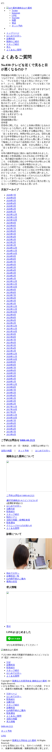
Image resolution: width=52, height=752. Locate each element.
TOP (8, 662)
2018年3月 (11, 401)
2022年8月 (11, 317)
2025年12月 (11, 214)
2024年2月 (11, 276)
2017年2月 (11, 412)
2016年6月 (11, 423)
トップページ (12, 33)
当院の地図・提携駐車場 (18, 520)
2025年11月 (11, 217)
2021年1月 (11, 351)
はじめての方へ (13, 36)
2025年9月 (11, 223)
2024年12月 (11, 248)
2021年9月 (11, 334)
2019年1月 (11, 398)
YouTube (15, 18)
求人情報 (10, 721)
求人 (8, 47)
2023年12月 (11, 281)
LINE (14, 15)
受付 (8, 626)
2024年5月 (11, 267)
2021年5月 (11, 345)
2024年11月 (11, 251)
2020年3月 (11, 379)
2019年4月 (11, 395)
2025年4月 (11, 237)
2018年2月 (11, 404)
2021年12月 (11, 326)
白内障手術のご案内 (16, 579)
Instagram (16, 13)
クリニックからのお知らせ (19, 525)
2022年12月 (11, 306)
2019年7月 (11, 390)
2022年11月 (11, 309)
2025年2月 (11, 242)
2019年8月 (11, 387)
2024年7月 (11, 262)
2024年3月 (11, 273)
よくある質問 (12, 528)
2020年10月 (11, 359)
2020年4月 (11, 376)
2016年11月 (11, 415)
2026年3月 (11, 206)
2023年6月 (11, 298)
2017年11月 (11, 407)
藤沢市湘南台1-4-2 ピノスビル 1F (22, 500)
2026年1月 (11, 212)
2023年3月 (11, 303)
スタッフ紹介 (12, 44)
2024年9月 (11, 256)
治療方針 (10, 509)
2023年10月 (11, 287)
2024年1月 (11, 278)
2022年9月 (11, 315)
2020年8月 (11, 365)
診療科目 (10, 39)
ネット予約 (17, 26)
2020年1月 (11, 381)
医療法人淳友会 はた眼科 (24, 740)
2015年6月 (11, 434)
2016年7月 (11, 420)
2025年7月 (11, 228)
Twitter (15, 10)
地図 (14, 20)
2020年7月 (11, 368)
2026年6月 (11, 198)
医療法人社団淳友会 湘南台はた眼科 (29, 681)
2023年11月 (11, 284)
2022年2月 (11, 323)
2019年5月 (11, 393)
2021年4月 (11, 348)
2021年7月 (11, 340)
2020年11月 (11, 356)
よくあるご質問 (13, 50)
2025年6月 (11, 231)
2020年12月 (11, 354)
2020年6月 (11, 370)
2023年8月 (11, 292)
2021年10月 (11, 331)
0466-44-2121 (27, 440)
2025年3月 (11, 239)
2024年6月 (11, 264)
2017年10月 (11, 409)
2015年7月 (11, 432)
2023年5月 (11, 301)
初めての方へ (12, 573)
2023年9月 (11, 290)
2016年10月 (11, 418)
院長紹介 (10, 511)
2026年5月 (11, 200)
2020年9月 (11, 362)
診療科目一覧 (12, 576)
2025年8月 (11, 225)
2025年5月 (11, 234)
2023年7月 (11, 295)
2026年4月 (11, 203)
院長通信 (10, 523)
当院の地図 (6, 451)
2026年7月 (11, 195)
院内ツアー (11, 517)
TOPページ (11, 694)
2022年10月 (11, 312)
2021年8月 (11, 337)
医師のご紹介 (12, 41)
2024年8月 (11, 259)
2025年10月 (11, 220)
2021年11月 (11, 329)
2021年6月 (11, 342)
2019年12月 (11, 384)
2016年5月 (11, 426)
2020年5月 (11, 373)
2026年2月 (11, 209)
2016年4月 (11, 429)
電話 (14, 23)
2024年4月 (11, 270)
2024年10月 (11, 253)
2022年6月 (11, 320)
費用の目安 (11, 581)
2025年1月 (11, 245)
